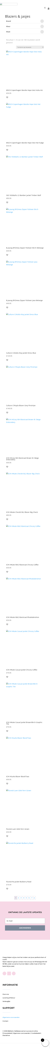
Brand (8, 21)
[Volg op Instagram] (14, 973)
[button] (7, 97)
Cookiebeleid (35, 1033)
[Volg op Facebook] (4, 973)
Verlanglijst (6, 1001)
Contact (5, 1021)
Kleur (8, 26)
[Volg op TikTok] (9, 973)
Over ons (6, 994)
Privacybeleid (7, 1033)
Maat (8, 32)
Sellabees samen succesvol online (26, 1031)
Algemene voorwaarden (11, 1017)
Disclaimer (6, 1035)
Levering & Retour (9, 998)
